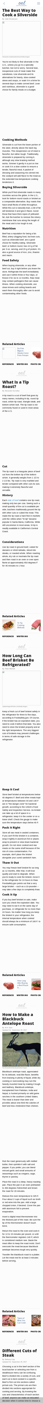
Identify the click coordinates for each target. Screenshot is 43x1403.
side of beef (13, 500)
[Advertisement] (21, 114)
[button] (4, 3)
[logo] (21, 3)
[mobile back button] (4, 3)
